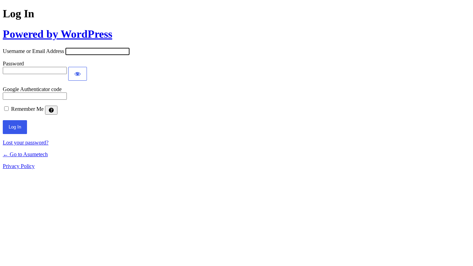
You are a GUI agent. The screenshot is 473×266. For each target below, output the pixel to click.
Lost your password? (25, 142)
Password (13, 63)
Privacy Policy (19, 166)
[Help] (51, 110)
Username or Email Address (33, 51)
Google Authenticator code (32, 89)
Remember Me (27, 109)
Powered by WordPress (57, 34)
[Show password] (77, 74)
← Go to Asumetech (25, 154)
